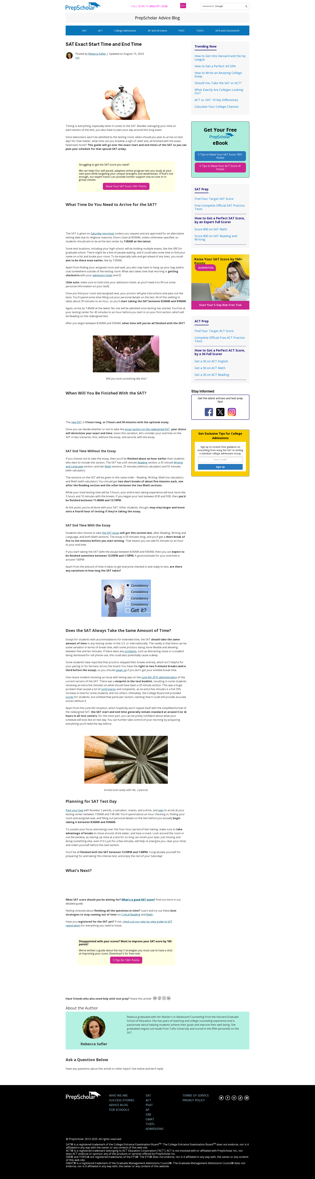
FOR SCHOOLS (119, 1109)
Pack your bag (74, 810)
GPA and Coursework (227, 30)
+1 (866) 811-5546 (156, 6)
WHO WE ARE (118, 1095)
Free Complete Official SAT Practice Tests (220, 207)
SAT (84, 30)
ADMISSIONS (154, 1128)
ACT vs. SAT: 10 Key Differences (216, 100)
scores (70, 697)
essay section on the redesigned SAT (147, 429)
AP (147, 1109)
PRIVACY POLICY (193, 1100)
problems (130, 651)
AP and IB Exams (157, 30)
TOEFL (200, 30)
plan (161, 810)
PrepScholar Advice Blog (157, 17)
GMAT (150, 1119)
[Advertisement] (125, 72)
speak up (121, 670)
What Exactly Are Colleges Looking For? (219, 91)
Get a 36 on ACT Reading (212, 375)
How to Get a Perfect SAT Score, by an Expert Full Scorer (220, 220)
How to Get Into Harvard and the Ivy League (220, 57)
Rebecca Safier (97, 54)
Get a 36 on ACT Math (210, 368)
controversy (108, 689)
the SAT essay (110, 533)
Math (108, 466)
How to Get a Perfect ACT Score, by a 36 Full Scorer (220, 352)
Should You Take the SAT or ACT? (218, 83)
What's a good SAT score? (138, 899)
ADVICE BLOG (118, 1105)
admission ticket (102, 275)
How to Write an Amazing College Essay (218, 74)
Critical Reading (130, 914)
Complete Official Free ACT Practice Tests (220, 339)
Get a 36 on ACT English (211, 361)
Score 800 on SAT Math (211, 229)
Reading (142, 462)
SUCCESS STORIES (121, 1100)
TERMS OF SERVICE (195, 1095)
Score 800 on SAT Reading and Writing (216, 237)
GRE (148, 1114)
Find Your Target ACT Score (214, 331)
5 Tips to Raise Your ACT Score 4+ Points (220, 167)
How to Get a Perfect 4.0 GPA (215, 66)
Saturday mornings (102, 233)
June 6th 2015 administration (159, 677)
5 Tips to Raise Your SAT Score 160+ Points (220, 156)
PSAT (181, 30)
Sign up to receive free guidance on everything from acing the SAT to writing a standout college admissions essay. (220, 450)
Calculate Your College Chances (217, 107)
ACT (100, 30)
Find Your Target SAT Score (214, 199)
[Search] (246, 6)
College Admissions (125, 30)
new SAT (76, 422)
